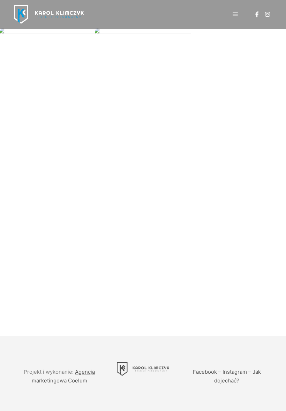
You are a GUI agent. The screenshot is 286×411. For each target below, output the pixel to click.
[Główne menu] (235, 14)
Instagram (235, 372)
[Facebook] (257, 14)
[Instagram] (267, 14)
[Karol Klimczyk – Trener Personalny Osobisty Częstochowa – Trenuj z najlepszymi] (49, 14)
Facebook (205, 372)
